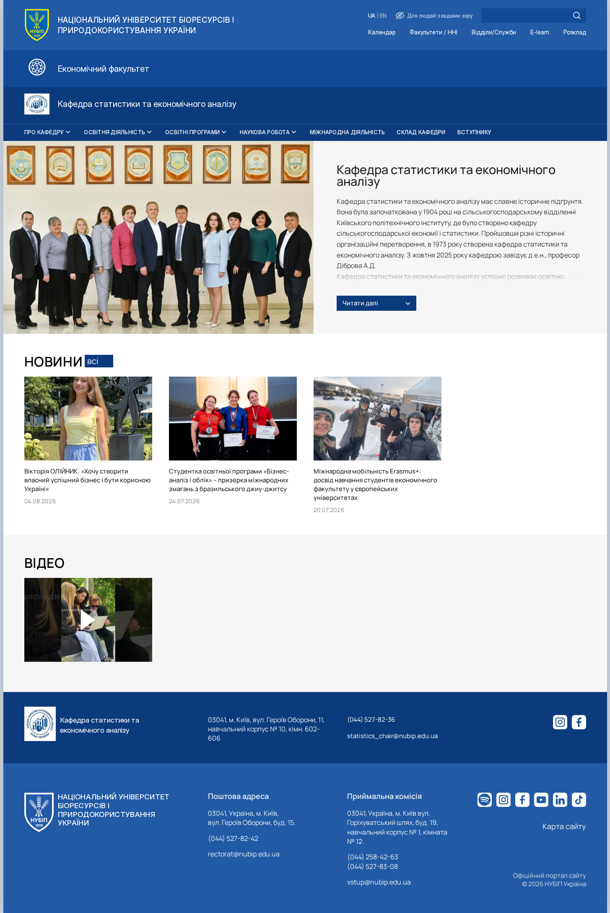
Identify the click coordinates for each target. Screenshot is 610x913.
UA (371, 15)
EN (383, 15)
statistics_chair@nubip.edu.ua (392, 735)
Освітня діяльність (114, 132)
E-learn (539, 32)
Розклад (574, 32)
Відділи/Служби (494, 32)
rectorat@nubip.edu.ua (244, 853)
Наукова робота (265, 132)
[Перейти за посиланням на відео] (88, 619)
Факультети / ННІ (433, 32)
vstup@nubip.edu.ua (379, 882)
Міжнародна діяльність (347, 132)
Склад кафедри (421, 132)
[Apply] (577, 15)
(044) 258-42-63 (372, 856)
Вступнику (474, 132)
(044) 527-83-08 (372, 866)
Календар (381, 32)
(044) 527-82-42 (233, 838)
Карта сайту (564, 826)
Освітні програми (192, 132)
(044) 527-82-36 (371, 719)
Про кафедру (44, 132)
